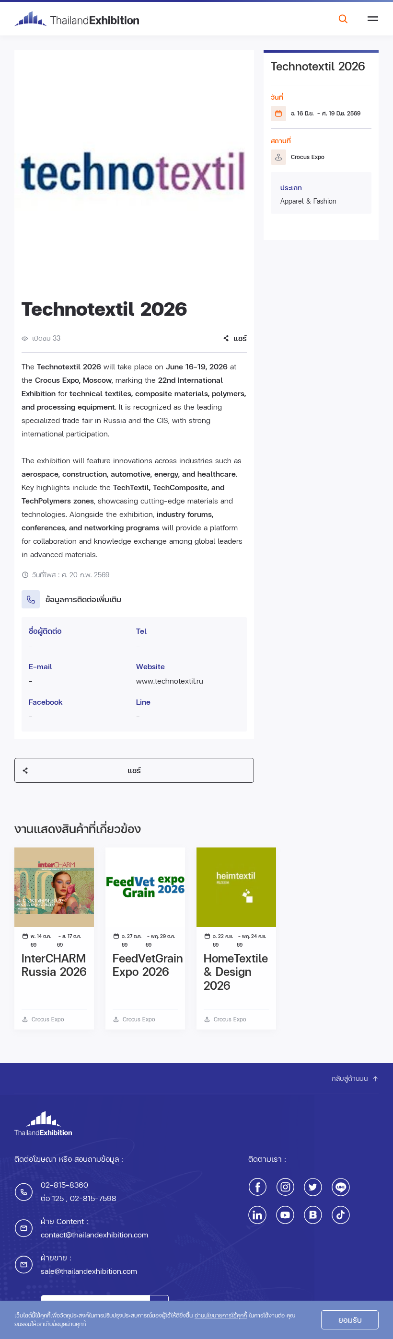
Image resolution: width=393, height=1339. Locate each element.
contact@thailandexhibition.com (94, 1234)
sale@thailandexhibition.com (89, 1270)
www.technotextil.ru (169, 680)
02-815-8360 (64, 1184)
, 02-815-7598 (90, 1197)
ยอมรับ (350, 1319)
